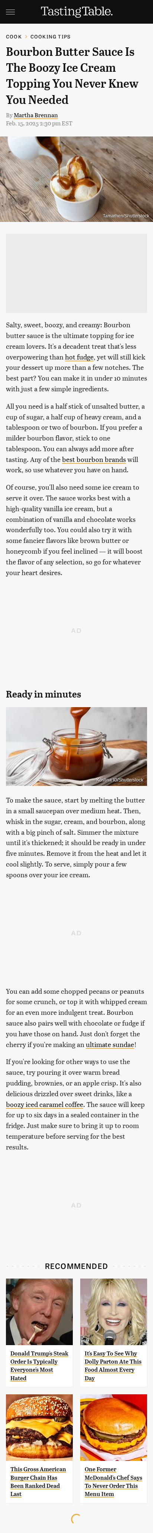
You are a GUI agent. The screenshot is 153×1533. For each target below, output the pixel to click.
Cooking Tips (50, 36)
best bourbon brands (94, 459)
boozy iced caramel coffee (44, 1104)
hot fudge (79, 356)
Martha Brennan (36, 115)
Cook (14, 36)
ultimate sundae (110, 1044)
